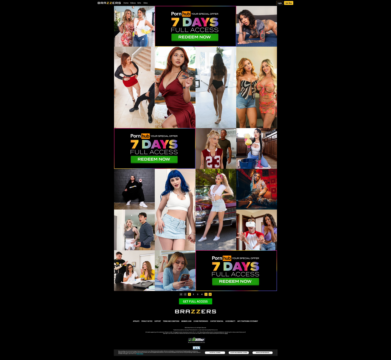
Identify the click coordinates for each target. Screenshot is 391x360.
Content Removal (216, 321)
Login (280, 2)
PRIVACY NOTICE (146, 321)
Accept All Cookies (215, 352)
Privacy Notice (140, 353)
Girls (139, 3)
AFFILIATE (136, 321)
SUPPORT (157, 321)
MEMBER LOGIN (186, 321)
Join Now (288, 2)
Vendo (226, 333)
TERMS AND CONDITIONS (171, 321)
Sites (145, 3)
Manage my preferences (262, 352)
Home (126, 3)
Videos (133, 3)
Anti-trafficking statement (247, 321)
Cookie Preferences (200, 321)
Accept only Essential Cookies (238, 352)
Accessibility (230, 321)
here (176, 332)
